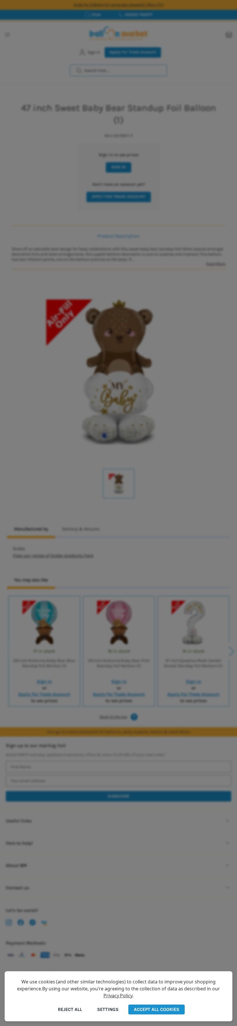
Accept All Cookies (156, 1009)
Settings (107, 1009)
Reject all (70, 1009)
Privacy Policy (117, 995)
